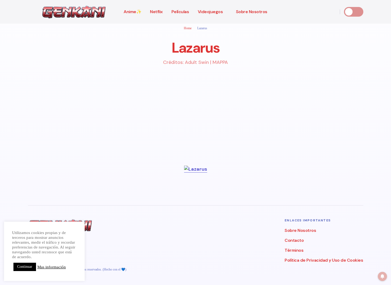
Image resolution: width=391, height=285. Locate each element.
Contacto (294, 240)
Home (188, 28)
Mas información (51, 267)
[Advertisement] (189, 128)
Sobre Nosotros (300, 230)
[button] (30, 12)
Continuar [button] (24, 267)
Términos (294, 250)
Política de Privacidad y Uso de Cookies (324, 260)
